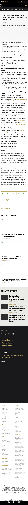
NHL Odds (16, 418)
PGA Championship (5, 446)
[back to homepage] (3, 5)
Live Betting (4, 416)
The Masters (4, 449)
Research (3, 470)
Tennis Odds (4, 421)
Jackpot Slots (4, 426)
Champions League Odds (19, 408)
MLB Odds (16, 413)
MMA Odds (4, 417)
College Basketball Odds (19, 409)
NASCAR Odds (4, 418)
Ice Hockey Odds (5, 414)
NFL (8, 9)
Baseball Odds (4, 408)
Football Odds (4, 412)
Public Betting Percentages (6, 474)
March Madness (4, 455)
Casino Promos (17, 437)
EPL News (16, 423)
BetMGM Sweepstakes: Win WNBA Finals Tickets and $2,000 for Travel (12, 257)
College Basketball (5, 444)
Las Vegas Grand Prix (6, 442)
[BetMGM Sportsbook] (5, 2)
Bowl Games (4, 438)
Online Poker (6, 346)
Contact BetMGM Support (6, 469)
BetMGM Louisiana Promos (20, 452)
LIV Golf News (17, 412)
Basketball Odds (5, 409)
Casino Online (7, 343)
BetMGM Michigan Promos (19, 458)
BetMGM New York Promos (20, 464)
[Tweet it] (3, 193)
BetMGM (4, 21)
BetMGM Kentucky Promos (19, 451)
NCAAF (11, 9)
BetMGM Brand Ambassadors (7, 468)
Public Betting (21, 9)
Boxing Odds (4, 410)
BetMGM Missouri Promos (19, 460)
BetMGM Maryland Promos (20, 454)
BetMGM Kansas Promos (19, 450)
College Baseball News (19, 429)
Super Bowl (4, 448)
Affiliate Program (5, 461)
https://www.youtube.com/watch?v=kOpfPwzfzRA (13, 125)
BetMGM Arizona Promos (19, 443)
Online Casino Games (6, 429)
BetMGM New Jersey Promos (20, 463)
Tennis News (17, 427)
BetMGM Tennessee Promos (20, 472)
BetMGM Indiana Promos (19, 447)
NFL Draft (3, 445)
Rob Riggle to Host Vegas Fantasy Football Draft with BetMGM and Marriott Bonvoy (14, 280)
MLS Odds (16, 414)
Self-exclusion (4, 473)
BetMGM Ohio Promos (19, 468)
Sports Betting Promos (19, 438)
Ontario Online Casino (6, 433)
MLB (16, 9)
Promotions (6, 208)
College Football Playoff (6, 441)
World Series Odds (5, 454)
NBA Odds (16, 416)
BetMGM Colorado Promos (19, 445)
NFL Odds (16, 417)
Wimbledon (4, 451)
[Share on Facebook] (8, 193)
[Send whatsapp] (19, 193)
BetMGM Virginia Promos (19, 473)
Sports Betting (7, 340)
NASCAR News (17, 425)
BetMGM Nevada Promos (19, 461)
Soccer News (17, 426)
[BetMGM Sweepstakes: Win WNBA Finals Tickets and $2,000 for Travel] (4, 306)
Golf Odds (3, 413)
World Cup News (18, 431)
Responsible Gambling (12, 355)
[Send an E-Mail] (14, 193)
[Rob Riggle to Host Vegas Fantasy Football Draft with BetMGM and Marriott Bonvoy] (4, 317)
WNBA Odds (17, 422)
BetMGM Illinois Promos (19, 446)
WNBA (16, 304)
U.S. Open (3, 450)
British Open (4, 440)
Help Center (7, 358)
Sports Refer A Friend (18, 439)
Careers (3, 462)
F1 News (16, 430)
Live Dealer (4, 428)
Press (2, 208)
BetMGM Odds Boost (18, 442)
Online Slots (4, 432)
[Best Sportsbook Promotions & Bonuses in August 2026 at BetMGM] (4, 297)
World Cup (4, 453)
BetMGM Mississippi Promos (20, 459)
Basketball (12, 304)
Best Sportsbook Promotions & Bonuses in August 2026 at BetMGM (13, 235)
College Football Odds (19, 410)
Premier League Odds (18, 421)
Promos (3, 9)
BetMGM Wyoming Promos (20, 480)
